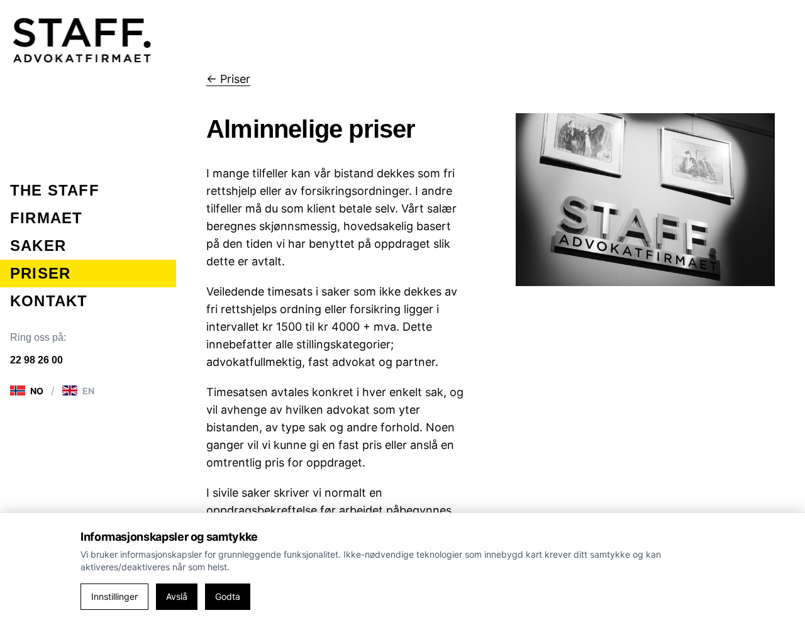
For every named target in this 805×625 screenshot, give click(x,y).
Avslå (176, 596)
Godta (227, 596)
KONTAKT (48, 300)
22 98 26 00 (36, 360)
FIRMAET (46, 217)
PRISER (40, 273)
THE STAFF (54, 190)
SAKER (38, 245)
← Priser (228, 79)
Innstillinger (114, 596)
